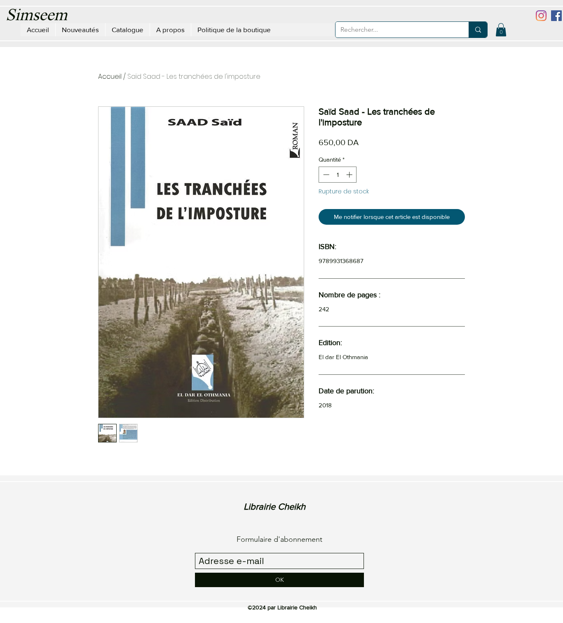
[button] (501, 29)
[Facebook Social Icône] (556, 15)
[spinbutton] (338, 174)
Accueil (110, 76)
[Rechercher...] (478, 30)
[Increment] (350, 174)
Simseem (36, 16)
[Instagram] (541, 15)
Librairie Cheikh (274, 506)
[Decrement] (325, 174)
